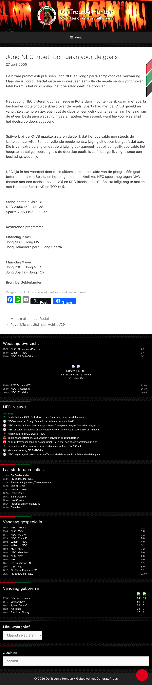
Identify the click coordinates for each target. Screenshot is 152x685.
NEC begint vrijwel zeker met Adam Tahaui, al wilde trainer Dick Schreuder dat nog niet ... (56, 454)
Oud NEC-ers (18, 486)
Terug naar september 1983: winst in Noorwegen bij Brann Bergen (43, 438)
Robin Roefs (17, 493)
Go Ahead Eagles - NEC (24, 570)
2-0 (143, 538)
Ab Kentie (16, 609)
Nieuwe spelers (19, 489)
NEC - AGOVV (18, 527)
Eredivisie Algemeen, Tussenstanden (31, 482)
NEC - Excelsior (19, 392)
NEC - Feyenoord (20, 388)
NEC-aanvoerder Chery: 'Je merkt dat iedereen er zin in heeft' (41, 421)
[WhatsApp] (18, 301)
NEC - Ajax (17, 556)
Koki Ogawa (17, 500)
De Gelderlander (20, 475)
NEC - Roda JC (19, 538)
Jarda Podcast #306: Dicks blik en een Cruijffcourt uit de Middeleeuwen (46, 417)
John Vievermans (20, 598)
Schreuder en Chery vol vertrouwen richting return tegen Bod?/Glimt (44, 446)
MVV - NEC (17, 549)
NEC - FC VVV (19, 534)
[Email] (26, 301)
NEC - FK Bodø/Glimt (22, 356)
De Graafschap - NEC (22, 563)
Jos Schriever (18, 601)
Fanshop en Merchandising (25, 503)
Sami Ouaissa (18, 496)
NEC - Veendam (19, 552)
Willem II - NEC (19, 352)
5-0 (143, 566)
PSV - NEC (17, 566)
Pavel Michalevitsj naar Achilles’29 (37, 325)
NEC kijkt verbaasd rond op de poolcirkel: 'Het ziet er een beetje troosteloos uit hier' (52, 442)
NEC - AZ (16, 559)
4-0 (143, 541)
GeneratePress (107, 678)
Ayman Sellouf (19, 605)
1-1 (143, 527)
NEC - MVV (17, 531)
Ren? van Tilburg (20, 612)
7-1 (143, 534)
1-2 (143, 549)
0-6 (143, 556)
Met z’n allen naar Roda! (29, 319)
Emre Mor (16, 507)
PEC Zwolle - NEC (21, 385)
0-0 (143, 552)
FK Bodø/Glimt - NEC (76, 371)
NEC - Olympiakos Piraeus (25, 349)
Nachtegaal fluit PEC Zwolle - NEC (26, 433)
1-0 (143, 531)
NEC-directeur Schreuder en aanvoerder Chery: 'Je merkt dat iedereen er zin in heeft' (53, 429)
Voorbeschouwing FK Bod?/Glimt (25, 450)
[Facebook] (10, 301)
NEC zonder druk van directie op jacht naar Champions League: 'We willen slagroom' (53, 425)
